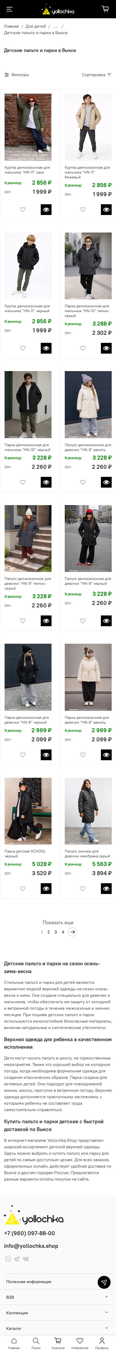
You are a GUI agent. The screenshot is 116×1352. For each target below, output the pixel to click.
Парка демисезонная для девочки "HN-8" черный (27, 720)
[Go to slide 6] (44, 841)
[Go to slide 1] (15, 157)
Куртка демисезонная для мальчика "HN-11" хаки (27, 170)
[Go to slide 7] (105, 841)
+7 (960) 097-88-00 (29, 1233)
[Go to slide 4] (103, 157)
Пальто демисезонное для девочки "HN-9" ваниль (88, 447)
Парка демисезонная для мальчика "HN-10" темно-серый (87, 311)
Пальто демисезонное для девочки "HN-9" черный (88, 581)
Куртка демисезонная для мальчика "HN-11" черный (27, 308)
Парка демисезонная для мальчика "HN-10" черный (27, 447)
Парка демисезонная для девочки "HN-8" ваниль (87, 720)
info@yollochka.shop (31, 1245)
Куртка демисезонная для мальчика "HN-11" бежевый (87, 172)
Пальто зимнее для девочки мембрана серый (87, 853)
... (55, 26)
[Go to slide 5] (38, 841)
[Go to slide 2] (28, 157)
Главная (11, 26)
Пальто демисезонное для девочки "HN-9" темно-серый (28, 583)
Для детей (36, 26)
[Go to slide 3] (41, 157)
